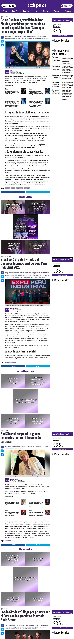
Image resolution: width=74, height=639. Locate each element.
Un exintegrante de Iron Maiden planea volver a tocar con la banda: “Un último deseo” (12, 92)
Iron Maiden (23, 36)
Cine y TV (14, 11)
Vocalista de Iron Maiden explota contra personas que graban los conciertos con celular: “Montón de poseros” (36, 93)
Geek (36, 11)
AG (29, 188)
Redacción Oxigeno (14, 71)
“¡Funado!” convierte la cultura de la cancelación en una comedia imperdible (38, 421)
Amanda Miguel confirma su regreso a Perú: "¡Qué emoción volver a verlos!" (13, 421)
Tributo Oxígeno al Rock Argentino (25, 227)
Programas (56, 11)
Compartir (14, 192)
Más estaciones (46, 1)
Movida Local (7, 256)
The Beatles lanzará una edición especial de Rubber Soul (38, 246)
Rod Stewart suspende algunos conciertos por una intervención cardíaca (13, 206)
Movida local (26, 11)
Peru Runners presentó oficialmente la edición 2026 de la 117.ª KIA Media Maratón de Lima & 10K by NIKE (25, 400)
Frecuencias (68, 11)
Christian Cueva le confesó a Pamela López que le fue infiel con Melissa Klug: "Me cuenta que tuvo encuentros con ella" (67, 60)
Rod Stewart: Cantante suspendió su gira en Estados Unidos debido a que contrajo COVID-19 (12, 514)
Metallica (13, 188)
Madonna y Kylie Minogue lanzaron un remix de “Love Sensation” (13, 381)
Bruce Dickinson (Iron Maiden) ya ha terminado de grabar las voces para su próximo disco (13, 247)
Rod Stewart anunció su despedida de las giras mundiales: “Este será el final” (12, 504)
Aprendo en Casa (27, 1)
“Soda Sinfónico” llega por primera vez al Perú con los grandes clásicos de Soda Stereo (38, 206)
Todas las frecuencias (62, 35)
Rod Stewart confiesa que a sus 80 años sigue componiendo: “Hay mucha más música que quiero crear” (36, 504)
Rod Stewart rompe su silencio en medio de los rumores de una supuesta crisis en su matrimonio (36, 514)
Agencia (25, 188)
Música (5, 11)
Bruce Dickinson (19, 188)
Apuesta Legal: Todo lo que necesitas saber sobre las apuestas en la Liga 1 (67, 76)
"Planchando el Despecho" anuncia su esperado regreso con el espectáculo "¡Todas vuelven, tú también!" (38, 381)
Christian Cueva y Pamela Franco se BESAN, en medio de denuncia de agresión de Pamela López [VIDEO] (67, 85)
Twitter (38, 192)
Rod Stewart (7, 540)
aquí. (35, 628)
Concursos (45, 11)
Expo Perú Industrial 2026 (10, 362)
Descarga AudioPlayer (36, 1)
